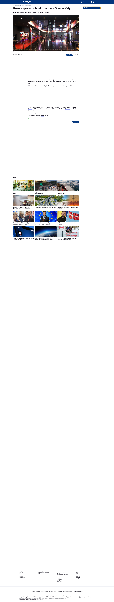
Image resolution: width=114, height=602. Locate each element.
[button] (84, 2)
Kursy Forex (78, 576)
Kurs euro (21, 573)
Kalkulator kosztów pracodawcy (43, 572)
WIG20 (77, 573)
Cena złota (78, 571)
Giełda (34, 1)
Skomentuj (70, 54)
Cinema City (40, 80)
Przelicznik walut (22, 577)
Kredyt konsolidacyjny (60, 572)
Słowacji (67, 108)
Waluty (40, 1)
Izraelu (64, 107)
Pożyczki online (59, 579)
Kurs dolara (21, 576)
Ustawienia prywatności (78, 591)
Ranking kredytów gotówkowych (62, 574)
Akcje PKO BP (78, 572)
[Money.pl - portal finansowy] (28, 2)
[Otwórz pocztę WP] (81, 2)
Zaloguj (89, 1)
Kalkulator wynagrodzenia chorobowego (44, 571)
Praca (59, 1)
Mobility (54, 1)
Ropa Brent (78, 577)
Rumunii (30, 108)
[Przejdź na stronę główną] (21, 2)
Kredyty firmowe (59, 581)
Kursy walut (21, 572)
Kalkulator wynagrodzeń (42, 573)
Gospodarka (66, 1)
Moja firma (46, 1)
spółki (42, 115)
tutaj (42, 599)
